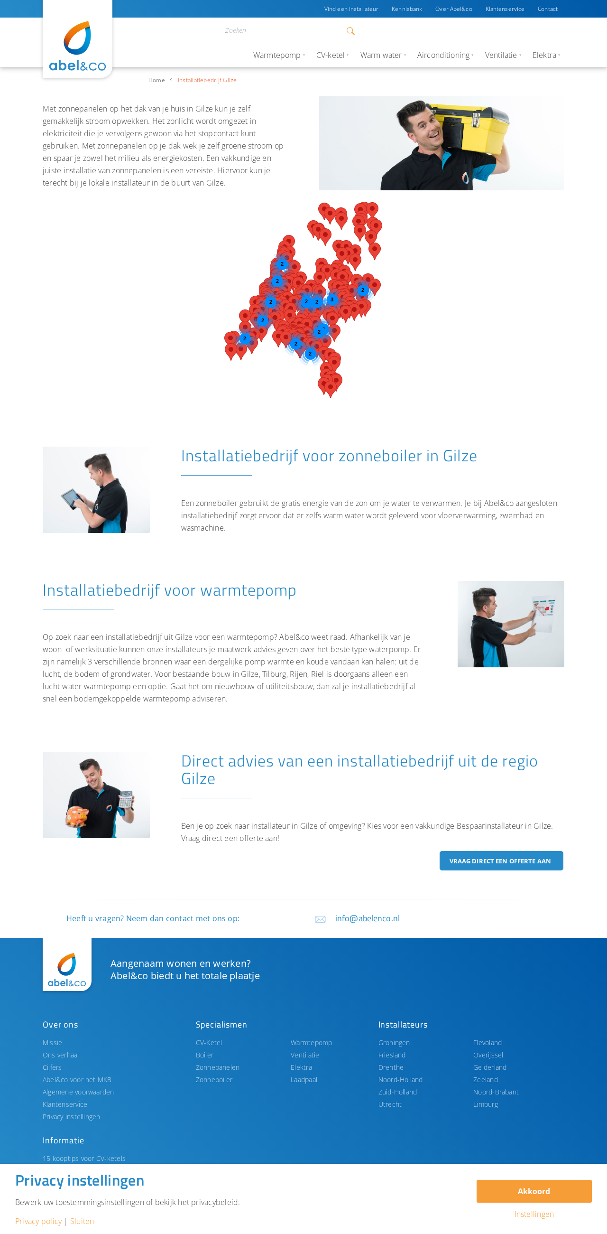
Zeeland (485, 1079)
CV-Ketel (209, 1042)
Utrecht (390, 1104)
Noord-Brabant (496, 1091)
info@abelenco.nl (367, 918)
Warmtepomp (311, 1042)
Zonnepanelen (218, 1067)
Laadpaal (304, 1079)
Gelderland (489, 1067)
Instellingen (534, 1214)
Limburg (485, 1104)
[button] (319, 280)
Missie (52, 1042)
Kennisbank (407, 9)
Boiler (204, 1054)
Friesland (392, 1054)
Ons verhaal (61, 1054)
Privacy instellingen (72, 1116)
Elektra (301, 1067)
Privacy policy (38, 1221)
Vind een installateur (351, 9)
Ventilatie (305, 1054)
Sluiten (82, 1221)
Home (156, 80)
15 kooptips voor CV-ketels (84, 1158)
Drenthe (391, 1067)
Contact (548, 9)
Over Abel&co (453, 9)
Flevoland (487, 1042)
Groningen (394, 1042)
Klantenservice (505, 9)
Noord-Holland (400, 1079)
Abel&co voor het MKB (77, 1079)
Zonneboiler (214, 1079)
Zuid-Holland (397, 1091)
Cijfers (52, 1067)
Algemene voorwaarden (78, 1091)
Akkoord (534, 1191)
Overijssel (488, 1054)
